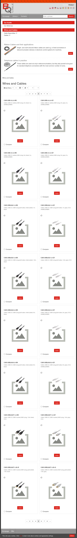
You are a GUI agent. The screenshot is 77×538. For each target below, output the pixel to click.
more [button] (20, 141)
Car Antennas (8, 26)
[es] (68, 8)
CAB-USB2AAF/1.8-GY (48, 415)
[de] (55, 8)
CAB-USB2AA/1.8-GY (48, 258)
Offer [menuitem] (12, 531)
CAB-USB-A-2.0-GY (47, 100)
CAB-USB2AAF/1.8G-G (48, 467)
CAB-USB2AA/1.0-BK (11, 205)
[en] (53, 8)
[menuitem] (15, 16)
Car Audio (8, 22)
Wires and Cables (10, 30)
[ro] (63, 8)
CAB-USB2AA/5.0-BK (11, 362)
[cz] (58, 8)
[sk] (61, 8)
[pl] (50, 8)
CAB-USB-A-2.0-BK (10, 100)
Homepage (5, 16)
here (21, 536)
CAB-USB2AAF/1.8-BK (11, 415)
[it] (71, 8)
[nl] (74, 8)
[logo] (13, 8)
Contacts (24, 16)
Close (72, 536)
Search (71, 16)
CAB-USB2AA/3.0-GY (48, 310)
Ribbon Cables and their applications (18, 44)
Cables (6, 35)
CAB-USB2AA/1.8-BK (11, 258)
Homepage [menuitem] (5, 531)
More (70, 53)
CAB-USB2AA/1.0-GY (48, 205)
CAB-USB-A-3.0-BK (10, 153)
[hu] (66, 8)
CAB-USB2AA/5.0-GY (48, 362)
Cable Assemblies (10, 33)
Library (15, 16)
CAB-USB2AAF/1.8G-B (11, 467)
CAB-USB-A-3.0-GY (47, 153)
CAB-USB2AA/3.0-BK (11, 310)
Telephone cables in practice (15, 60)
